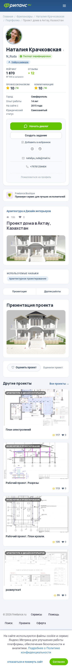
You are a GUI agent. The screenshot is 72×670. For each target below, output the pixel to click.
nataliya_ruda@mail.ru (38, 158)
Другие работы (52, 291)
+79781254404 (38, 166)
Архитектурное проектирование (27, 278)
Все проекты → (59, 383)
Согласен (59, 661)
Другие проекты (17, 383)
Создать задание (36, 135)
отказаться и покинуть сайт (25, 661)
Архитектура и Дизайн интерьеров (29, 211)
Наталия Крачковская (33, 49)
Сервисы (36, 614)
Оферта (41, 623)
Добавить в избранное (37, 142)
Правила (24, 623)
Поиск (9, 623)
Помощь (53, 614)
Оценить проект (23, 367)
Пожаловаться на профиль (36, 177)
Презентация (19, 291)
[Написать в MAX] (40, 149)
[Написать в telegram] (32, 149)
